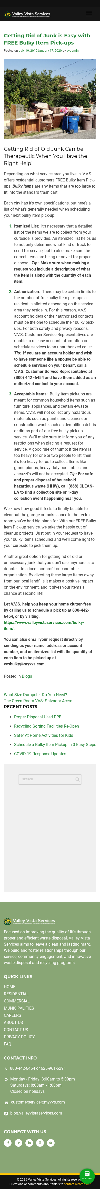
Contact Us (16, 1029)
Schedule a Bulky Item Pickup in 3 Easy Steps (55, 744)
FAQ (7, 1044)
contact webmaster (77, 1184)
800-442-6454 (22, 1068)
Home (9, 986)
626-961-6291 (53, 1068)
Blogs (27, 676)
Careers (12, 1015)
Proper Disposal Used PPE (37, 717)
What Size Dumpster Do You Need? (35, 694)
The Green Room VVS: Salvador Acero (38, 700)
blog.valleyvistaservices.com (36, 1113)
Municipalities (19, 1008)
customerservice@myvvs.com (38, 1102)
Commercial (17, 1001)
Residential (16, 993)
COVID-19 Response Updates (40, 753)
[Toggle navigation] (89, 14)
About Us (13, 1022)
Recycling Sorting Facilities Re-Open (46, 726)
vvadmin (73, 50)
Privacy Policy (19, 1036)
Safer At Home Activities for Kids (43, 735)
